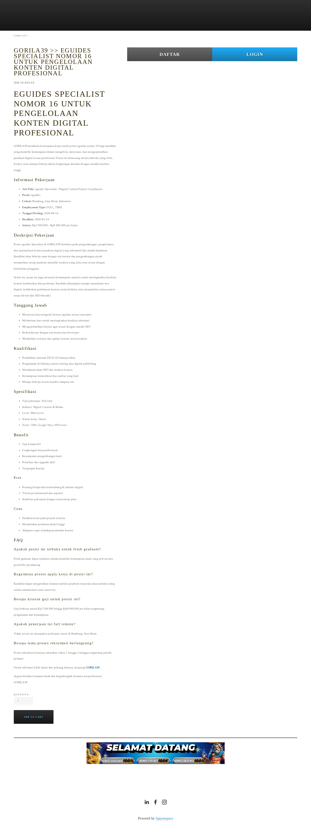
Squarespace (164, 818)
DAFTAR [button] (170, 54)
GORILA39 (93, 667)
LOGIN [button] (254, 54)
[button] (34, 717)
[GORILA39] (146, 802)
